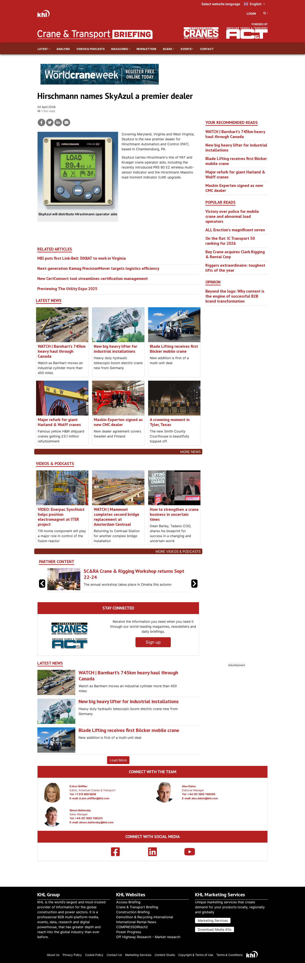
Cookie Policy (94, 955)
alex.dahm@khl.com (205, 798)
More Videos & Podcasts (178, 551)
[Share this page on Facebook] (41, 122)
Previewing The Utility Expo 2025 (67, 288)
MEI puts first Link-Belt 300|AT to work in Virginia (81, 258)
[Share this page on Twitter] (50, 122)
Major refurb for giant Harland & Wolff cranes (59, 422)
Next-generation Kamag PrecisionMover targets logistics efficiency (98, 268)
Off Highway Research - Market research (148, 937)
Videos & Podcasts (90, 49)
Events (186, 49)
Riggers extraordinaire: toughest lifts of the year (235, 268)
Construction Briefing (133, 912)
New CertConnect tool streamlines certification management (92, 278)
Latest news (48, 300)
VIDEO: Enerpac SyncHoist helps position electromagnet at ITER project (61, 517)
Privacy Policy (72, 955)
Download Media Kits (214, 929)
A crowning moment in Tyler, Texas (170, 422)
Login (251, 13)
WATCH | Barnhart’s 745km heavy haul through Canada (61, 351)
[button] (194, 583)
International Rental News (136, 922)
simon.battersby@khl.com (96, 822)
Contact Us (114, 955)
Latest (43, 49)
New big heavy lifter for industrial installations (115, 349)
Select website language (220, 4)
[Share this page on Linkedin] (58, 122)
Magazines (119, 49)
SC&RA (167, 49)
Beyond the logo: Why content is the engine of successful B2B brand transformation (234, 296)
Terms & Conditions (229, 955)
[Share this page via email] (66, 122)
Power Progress (128, 932)
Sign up (153, 642)
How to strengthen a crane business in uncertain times (174, 514)
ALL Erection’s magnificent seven (235, 230)
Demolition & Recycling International (144, 917)
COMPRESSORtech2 (132, 927)
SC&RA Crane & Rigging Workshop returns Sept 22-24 (134, 574)
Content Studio (165, 955)
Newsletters (146, 49)
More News (190, 452)
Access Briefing (128, 902)
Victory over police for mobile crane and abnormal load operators (232, 216)
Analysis (63, 49)
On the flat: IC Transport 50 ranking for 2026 (230, 241)
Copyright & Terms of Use (195, 955)
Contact (207, 49)
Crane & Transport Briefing (137, 907)
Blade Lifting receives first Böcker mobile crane (174, 349)
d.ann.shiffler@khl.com (94, 798)
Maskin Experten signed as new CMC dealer (118, 422)
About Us (53, 955)
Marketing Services (213, 920)
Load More (118, 760)
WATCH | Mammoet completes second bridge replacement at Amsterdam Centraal (116, 517)
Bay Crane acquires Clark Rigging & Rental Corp (235, 254)
